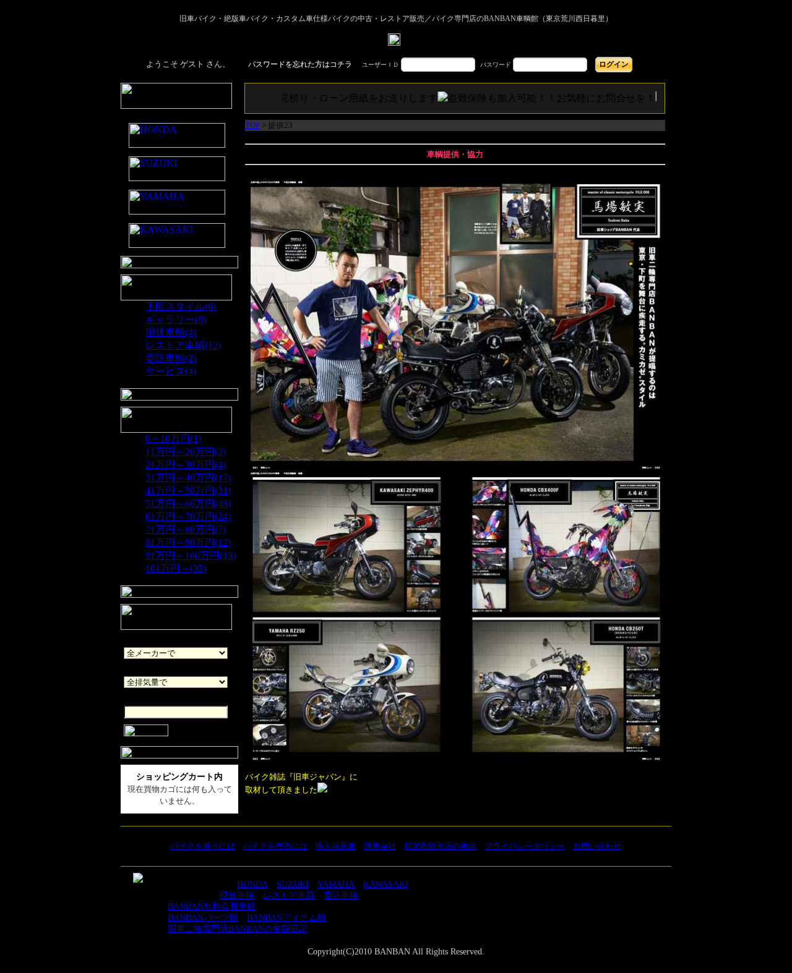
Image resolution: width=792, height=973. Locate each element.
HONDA (252, 884)
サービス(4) (170, 371)
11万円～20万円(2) (185, 451)
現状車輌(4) (170, 332)
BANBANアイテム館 (286, 917)
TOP (252, 125)
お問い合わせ (597, 846)
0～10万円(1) (173, 438)
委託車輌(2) (170, 358)
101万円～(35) (175, 568)
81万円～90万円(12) (188, 542)
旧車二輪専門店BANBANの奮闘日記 (238, 928)
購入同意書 (336, 846)
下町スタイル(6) (180, 306)
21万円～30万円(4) (185, 464)
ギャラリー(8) (175, 319)
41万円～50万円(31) (188, 490)
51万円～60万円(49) (188, 503)
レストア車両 (289, 895)
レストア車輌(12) (183, 345)
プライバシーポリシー (524, 846)
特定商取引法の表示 (440, 846)
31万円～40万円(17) (188, 477)
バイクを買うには (203, 846)
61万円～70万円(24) (188, 516)
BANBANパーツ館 (203, 917)
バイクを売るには (275, 846)
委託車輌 (341, 895)
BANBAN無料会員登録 (212, 906)
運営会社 (380, 846)
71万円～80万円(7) (185, 529)
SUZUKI (293, 884)
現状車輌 (237, 895)
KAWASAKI (385, 884)
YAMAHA (336, 884)
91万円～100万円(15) (190, 555)
